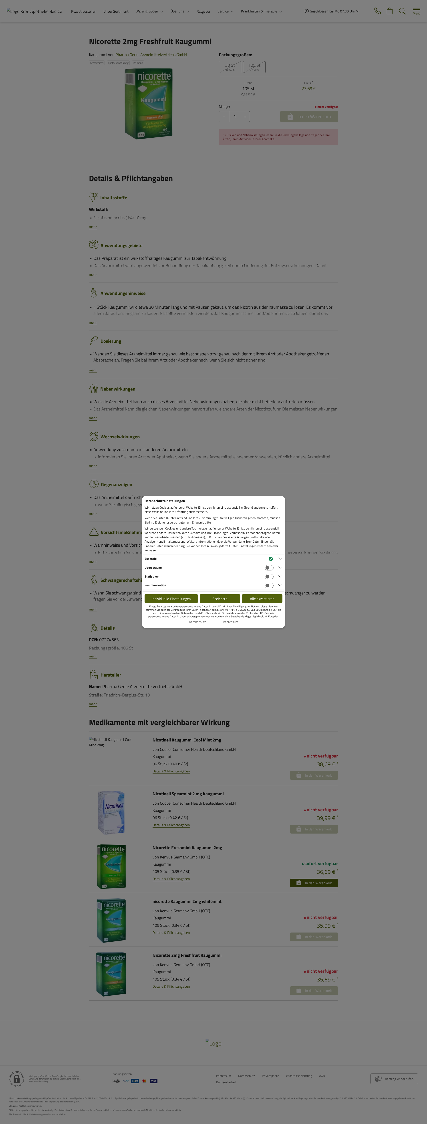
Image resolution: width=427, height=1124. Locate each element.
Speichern (220, 598)
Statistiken (152, 576)
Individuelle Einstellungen (171, 598)
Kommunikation (155, 585)
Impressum (230, 622)
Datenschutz (197, 622)
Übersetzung (153, 567)
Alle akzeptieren (262, 598)
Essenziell (151, 558)
